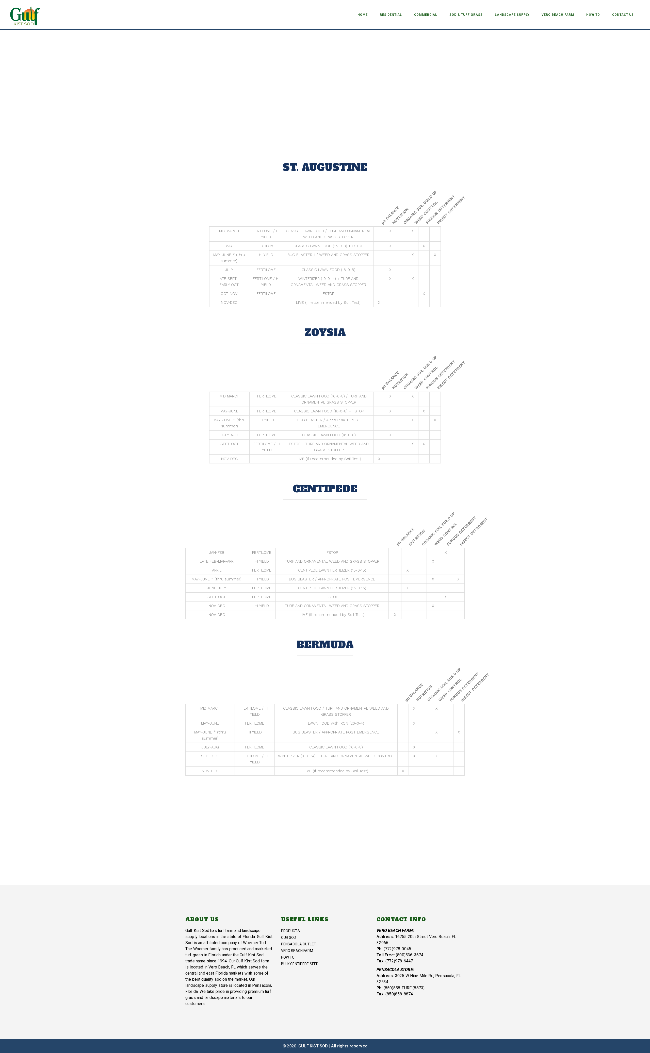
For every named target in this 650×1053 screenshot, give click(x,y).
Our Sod (288, 937)
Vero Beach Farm (297, 951)
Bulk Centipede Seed (300, 964)
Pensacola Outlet (298, 944)
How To (288, 957)
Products (290, 931)
